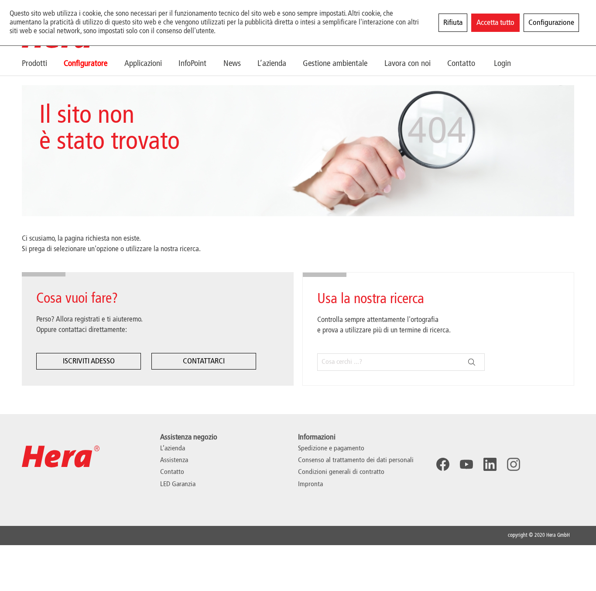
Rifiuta (452, 23)
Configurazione (551, 23)
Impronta (310, 484)
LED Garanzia (177, 484)
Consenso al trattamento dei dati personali (356, 460)
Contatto (172, 472)
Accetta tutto (495, 23)
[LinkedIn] (490, 464)
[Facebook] (442, 464)
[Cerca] (471, 362)
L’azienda (172, 448)
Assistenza (174, 460)
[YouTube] (466, 464)
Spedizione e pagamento (331, 448)
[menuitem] (43, 64)
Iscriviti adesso (89, 361)
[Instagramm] (513, 464)
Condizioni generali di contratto (341, 472)
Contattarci (204, 361)
